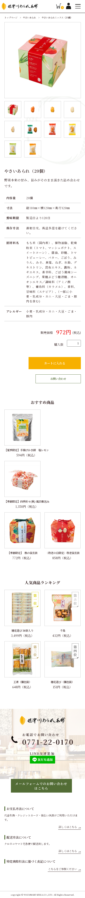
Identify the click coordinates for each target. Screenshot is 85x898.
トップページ (11, 17)
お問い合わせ (58, 379)
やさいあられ (30, 17)
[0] (58, 7)
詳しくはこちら (68, 827)
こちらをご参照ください (62, 869)
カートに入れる (54, 363)
